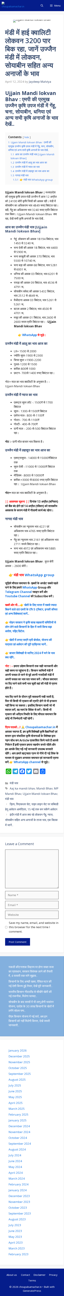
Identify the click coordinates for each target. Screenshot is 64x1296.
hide (26, 137)
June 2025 (15, 1091)
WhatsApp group (39, 575)
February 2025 (19, 1114)
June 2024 (15, 1161)
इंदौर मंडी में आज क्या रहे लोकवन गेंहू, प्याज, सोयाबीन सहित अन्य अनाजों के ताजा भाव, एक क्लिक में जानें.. (31, 820)
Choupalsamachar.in (40, 727)
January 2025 (18, 1120)
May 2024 (15, 1167)
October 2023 (18, 1208)
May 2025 (15, 1097)
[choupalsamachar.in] (13, 5)
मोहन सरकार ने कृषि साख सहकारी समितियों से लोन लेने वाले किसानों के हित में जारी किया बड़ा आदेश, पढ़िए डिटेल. (30, 626)
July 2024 (15, 1155)
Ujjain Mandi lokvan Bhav (40, 794)
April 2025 (16, 1103)
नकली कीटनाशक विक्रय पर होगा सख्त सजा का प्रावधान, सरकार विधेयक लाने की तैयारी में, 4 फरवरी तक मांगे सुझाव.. (31, 971)
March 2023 (17, 1248)
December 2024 (19, 1126)
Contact (25, 1274)
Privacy (53, 1274)
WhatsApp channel (27, 762)
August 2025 (17, 1080)
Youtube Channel (17, 596)
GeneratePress (32, 1290)
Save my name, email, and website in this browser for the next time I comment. (33, 927)
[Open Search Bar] (42, 5)
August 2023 (17, 1219)
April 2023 (16, 1242)
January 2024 (18, 1190)
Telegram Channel (18, 592)
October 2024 (18, 1138)
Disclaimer (39, 1274)
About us (12, 1274)
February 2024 (19, 1184)
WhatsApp (29, 335)
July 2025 (15, 1085)
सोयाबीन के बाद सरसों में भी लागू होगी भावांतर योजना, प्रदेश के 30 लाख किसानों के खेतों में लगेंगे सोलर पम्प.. (31, 1006)
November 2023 (19, 1202)
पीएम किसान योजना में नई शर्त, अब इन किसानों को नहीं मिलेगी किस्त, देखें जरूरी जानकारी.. (29, 1020)
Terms (32, 1280)
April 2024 (16, 1173)
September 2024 (20, 1144)
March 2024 (17, 1178)
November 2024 (19, 1132)
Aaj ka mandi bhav (22, 788)
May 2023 (15, 1237)
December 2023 (19, 1196)
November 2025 (19, 1062)
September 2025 (20, 1074)
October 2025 (18, 1068)
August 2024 (17, 1149)
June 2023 (15, 1231)
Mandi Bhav (44, 788)
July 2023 (15, 1225)
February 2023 (19, 1254)
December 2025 (19, 1056)
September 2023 (20, 1213)
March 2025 (17, 1109)
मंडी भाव (14, 783)
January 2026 (18, 1050)
